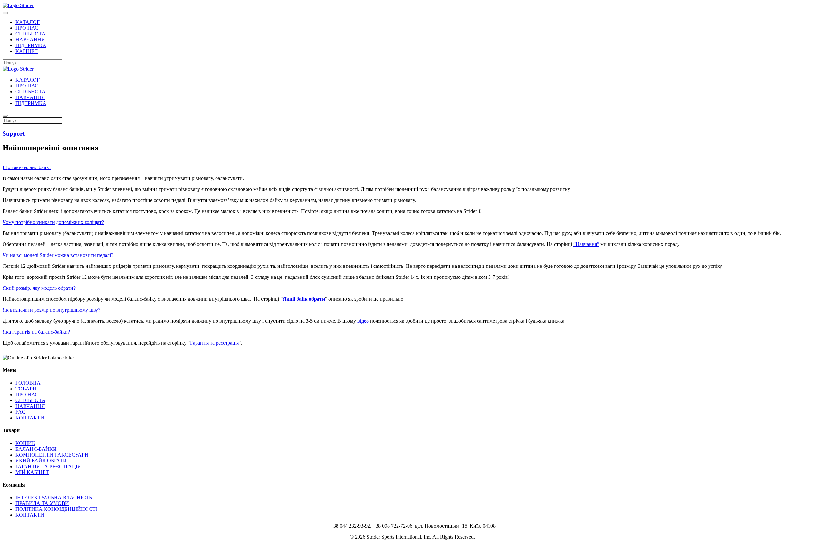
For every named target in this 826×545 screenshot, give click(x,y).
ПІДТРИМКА (30, 45)
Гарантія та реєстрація (214, 343)
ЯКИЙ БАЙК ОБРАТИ (41, 460)
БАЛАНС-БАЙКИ (36, 449)
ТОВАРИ (25, 388)
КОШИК (25, 443)
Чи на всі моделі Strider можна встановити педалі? (58, 255)
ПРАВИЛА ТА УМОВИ (42, 503)
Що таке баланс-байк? (27, 167)
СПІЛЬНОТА (30, 33)
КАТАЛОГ (27, 22)
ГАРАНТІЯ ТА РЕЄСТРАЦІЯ (48, 466)
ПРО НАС (26, 28)
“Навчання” (586, 244)
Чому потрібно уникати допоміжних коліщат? (53, 222)
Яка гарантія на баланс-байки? (36, 332)
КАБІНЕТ (26, 51)
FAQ (20, 412)
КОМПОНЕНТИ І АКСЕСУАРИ (51, 455)
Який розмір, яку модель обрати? (39, 288)
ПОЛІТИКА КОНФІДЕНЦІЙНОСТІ (56, 509)
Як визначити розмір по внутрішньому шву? (51, 310)
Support (14, 133)
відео (363, 321)
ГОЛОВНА (28, 383)
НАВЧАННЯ (30, 39)
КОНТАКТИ (29, 417)
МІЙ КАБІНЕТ (32, 472)
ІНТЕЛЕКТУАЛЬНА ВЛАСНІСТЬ (53, 497)
